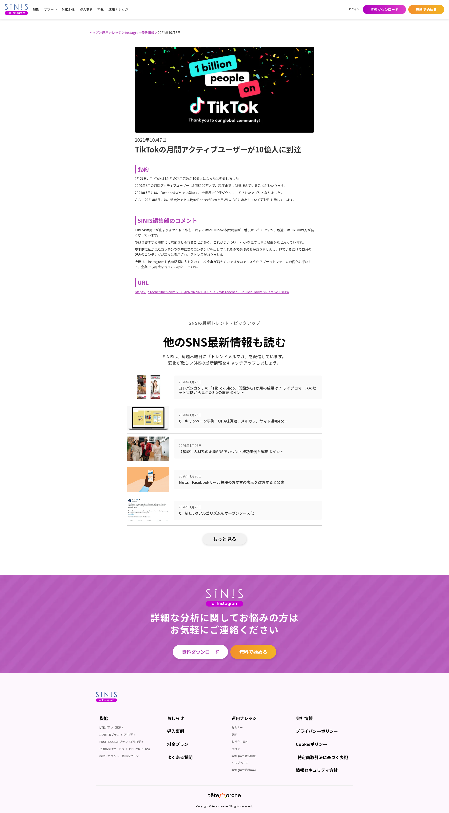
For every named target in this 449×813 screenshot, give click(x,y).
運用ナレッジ (112, 32)
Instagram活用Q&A (244, 770)
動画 (234, 735)
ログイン (354, 9)
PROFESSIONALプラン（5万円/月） (122, 742)
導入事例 (86, 9)
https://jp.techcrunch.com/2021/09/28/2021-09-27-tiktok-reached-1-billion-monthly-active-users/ (212, 291)
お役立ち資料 (240, 742)
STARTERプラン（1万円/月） (117, 735)
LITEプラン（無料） (111, 727)
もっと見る (224, 538)
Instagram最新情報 (139, 32)
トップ (94, 32)
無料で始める (253, 651)
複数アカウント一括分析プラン (119, 756)
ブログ (236, 749)
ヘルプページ (240, 763)
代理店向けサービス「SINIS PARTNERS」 (125, 749)
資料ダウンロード (200, 651)
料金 (100, 9)
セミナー (237, 727)
